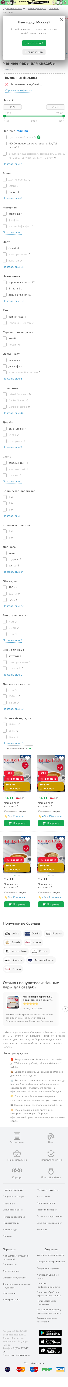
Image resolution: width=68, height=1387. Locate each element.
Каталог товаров (13, 1190)
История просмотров (14, 1216)
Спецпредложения (12, 1209)
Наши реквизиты (11, 1299)
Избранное (9, 1203)
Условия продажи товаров (50, 1255)
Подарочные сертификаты (51, 1261)
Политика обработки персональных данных (49, 1294)
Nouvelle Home (44, 960)
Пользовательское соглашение (46, 1302)
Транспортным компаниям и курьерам (17, 1286)
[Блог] (51, 1136)
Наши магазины (11, 1222)
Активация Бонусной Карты (48, 1276)
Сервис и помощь (47, 1190)
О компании (9, 1292)
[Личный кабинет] (51, 1171)
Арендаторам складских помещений (15, 1257)
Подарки (7, 1236)
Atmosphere (19, 951)
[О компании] (17, 1136)
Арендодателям (11, 1271)
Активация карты (37, 8)
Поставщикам (10, 1264)
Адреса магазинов (12, 8)
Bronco (43, 951)
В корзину (19, 823)
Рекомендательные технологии (47, 1320)
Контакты (42, 1229)
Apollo (37, 942)
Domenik (17, 960)
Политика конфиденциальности (48, 1285)
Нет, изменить (34, 52)
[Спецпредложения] (51, 1154)
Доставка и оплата (46, 1203)
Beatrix (16, 942)
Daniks (36, 933)
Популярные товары (13, 1196)
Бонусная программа (48, 1268)
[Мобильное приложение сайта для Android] (50, 1333)
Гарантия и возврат (46, 1209)
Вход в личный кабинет (49, 1222)
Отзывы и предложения (49, 1216)
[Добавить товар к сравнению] (21, 758)
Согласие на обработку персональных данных (49, 1311)
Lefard (15, 933)
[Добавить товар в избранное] (27, 758)
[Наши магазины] (17, 1153)
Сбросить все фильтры (19, 90)
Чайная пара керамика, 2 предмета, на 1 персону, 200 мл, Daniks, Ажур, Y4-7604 (38, 998)
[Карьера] (17, 1170)
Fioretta (57, 933)
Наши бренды (10, 1229)
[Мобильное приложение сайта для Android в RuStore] (50, 1350)
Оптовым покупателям (14, 1277)
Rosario (16, 969)
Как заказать (43, 1196)
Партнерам (9, 1249)
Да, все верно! (34, 43)
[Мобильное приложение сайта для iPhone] (50, 1341)
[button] (12, 164)
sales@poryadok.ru (20, 1355)
